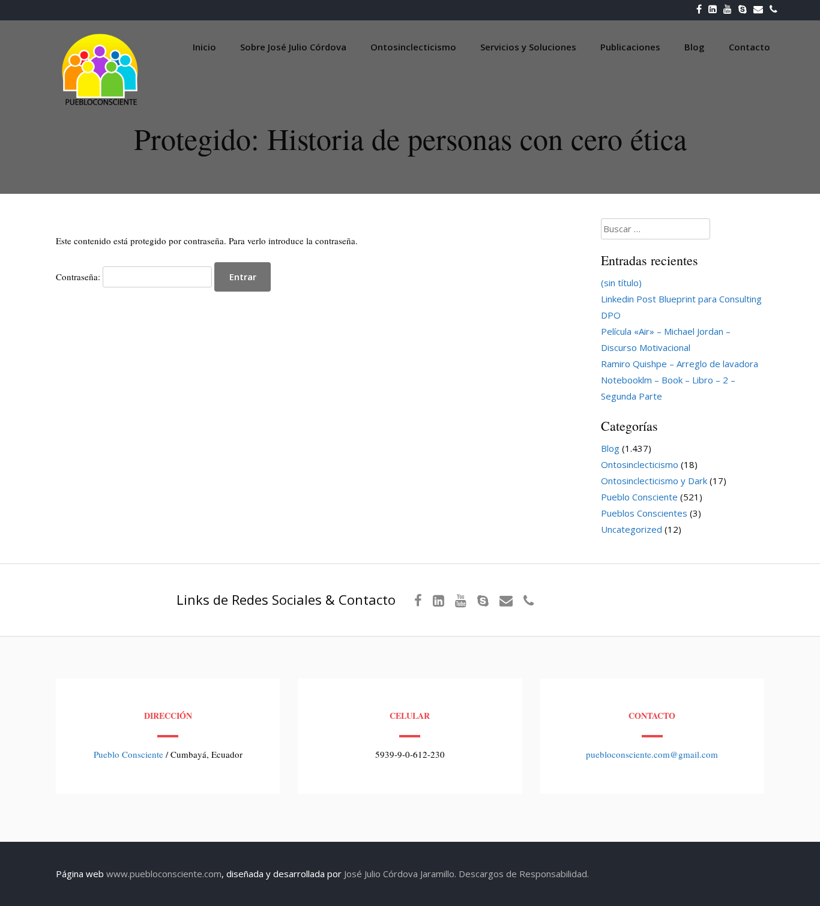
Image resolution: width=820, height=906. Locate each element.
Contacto (749, 47)
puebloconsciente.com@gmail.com (652, 754)
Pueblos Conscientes (644, 513)
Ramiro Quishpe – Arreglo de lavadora (679, 364)
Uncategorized (631, 529)
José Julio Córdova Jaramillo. (400, 874)
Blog (694, 47)
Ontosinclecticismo (413, 47)
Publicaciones (630, 47)
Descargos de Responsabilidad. (524, 874)
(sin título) (621, 283)
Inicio (204, 47)
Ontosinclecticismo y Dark (654, 481)
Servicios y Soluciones (528, 47)
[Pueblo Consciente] (101, 105)
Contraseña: (79, 277)
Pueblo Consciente (639, 497)
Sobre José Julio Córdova (293, 47)
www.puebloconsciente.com (164, 874)
